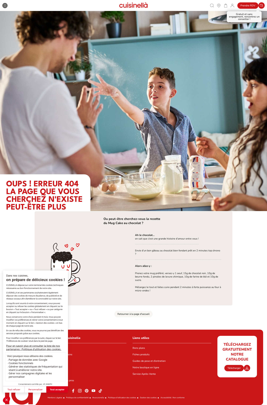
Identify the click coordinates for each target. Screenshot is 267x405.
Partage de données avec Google (28, 359)
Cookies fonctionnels (21, 363)
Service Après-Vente (144, 374)
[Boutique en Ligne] (225, 5)
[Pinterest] (87, 391)
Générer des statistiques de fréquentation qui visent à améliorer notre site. (35, 368)
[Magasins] (219, 5)
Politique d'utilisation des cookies (122, 397)
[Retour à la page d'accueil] (133, 5)
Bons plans (139, 348)
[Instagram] (80, 391)
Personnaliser (35, 389)
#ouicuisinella (98, 397)
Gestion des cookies (148, 397)
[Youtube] (93, 391)
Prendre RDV (247, 5)
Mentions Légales (55, 397)
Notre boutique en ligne (146, 367)
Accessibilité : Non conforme (172, 397)
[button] (6, 399)
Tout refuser (14, 389)
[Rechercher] (212, 5)
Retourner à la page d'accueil (133, 314)
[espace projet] (232, 5)
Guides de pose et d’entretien (149, 361)
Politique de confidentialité (77, 397)
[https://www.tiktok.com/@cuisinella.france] (100, 391)
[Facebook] (73, 391)
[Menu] (5, 5)
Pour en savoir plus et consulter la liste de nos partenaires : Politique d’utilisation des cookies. (33, 347)
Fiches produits (141, 354)
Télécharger (234, 368)
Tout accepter (57, 389)
